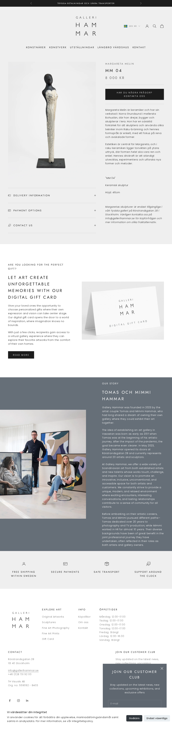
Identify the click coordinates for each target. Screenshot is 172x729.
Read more (21, 355)
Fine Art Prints (50, 633)
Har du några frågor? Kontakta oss (135, 94)
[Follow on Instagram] (18, 700)
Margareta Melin (119, 63)
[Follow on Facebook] (9, 700)
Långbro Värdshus (113, 47)
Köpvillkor (84, 616)
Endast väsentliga (157, 718)
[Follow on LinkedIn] (27, 700)
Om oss (83, 622)
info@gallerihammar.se (23, 670)
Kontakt (139, 47)
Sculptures (49, 622)
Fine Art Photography (55, 628)
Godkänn (134, 718)
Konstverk (58, 47)
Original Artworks (53, 616)
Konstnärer (36, 47)
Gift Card (48, 639)
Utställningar (82, 47)
